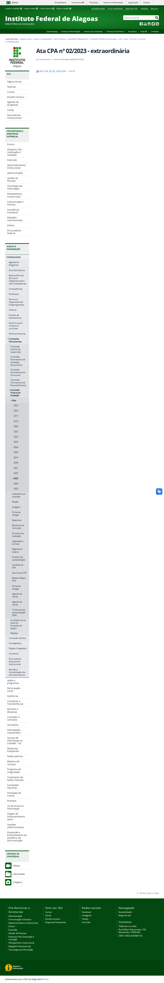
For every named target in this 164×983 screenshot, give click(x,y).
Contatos (155, 31)
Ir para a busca (47, 8)
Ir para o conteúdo (13, 8)
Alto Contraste (115, 9)
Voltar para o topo (149, 893)
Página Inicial (26, 39)
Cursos (48, 912)
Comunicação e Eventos (19, 919)
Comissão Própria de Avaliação (103, 39)
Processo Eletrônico (115, 31)
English (154, 9)
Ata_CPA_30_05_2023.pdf (52, 71)
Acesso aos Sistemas (93, 31)
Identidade (19, 874)
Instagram (149, 23)
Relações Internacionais (19, 946)
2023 (126, 39)
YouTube (145, 23)
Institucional (60, 39)
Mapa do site (132, 9)
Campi (48, 915)
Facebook (141, 23)
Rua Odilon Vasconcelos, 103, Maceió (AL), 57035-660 (132, 931)
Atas (120, 39)
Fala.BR (143, 31)
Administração (15, 916)
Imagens (17, 882)
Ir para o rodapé (63, 8)
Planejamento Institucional (21, 943)
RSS (157, 23)
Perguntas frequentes (55, 922)
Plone (46, 979)
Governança (52, 31)
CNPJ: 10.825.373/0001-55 (130, 935)
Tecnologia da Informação (20, 949)
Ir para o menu (30, 8)
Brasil (15, 2)
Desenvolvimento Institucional (23, 923)
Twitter (153, 23)
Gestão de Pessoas (17, 933)
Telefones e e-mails (127, 926)
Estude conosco (52, 919)
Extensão (12, 930)
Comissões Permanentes (77, 39)
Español (145, 9)
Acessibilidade (98, 9)
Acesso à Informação (70, 31)
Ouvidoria (132, 31)
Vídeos (16, 865)
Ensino (11, 926)
